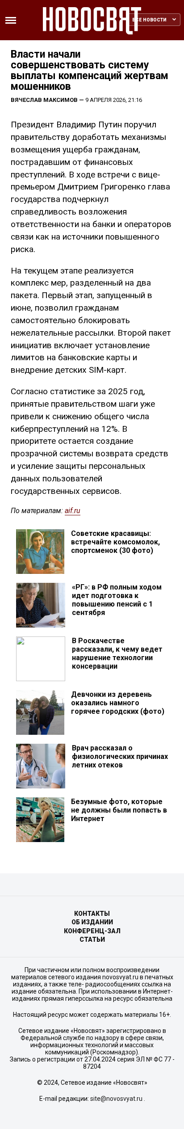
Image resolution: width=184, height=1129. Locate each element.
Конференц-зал (92, 931)
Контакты (92, 913)
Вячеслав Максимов (44, 100)
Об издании (92, 922)
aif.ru (72, 510)
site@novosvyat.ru (116, 1098)
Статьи (92, 939)
